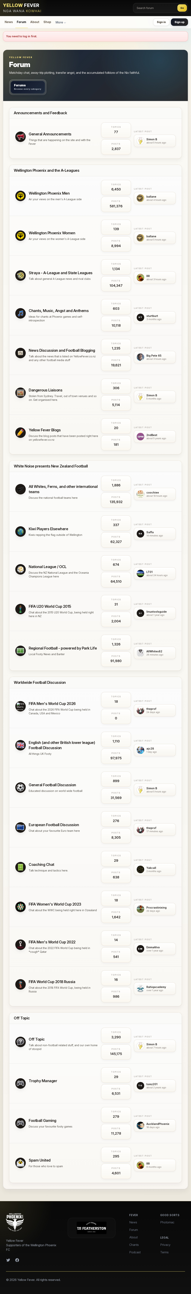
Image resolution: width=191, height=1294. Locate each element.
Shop (47, 22)
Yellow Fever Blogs (45, 430)
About (34, 22)
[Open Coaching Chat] (20, 867)
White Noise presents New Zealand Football (51, 466)
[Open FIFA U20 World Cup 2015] (20, 609)
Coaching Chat (41, 864)
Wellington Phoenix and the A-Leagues (46, 170)
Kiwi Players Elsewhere (48, 529)
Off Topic (22, 1018)
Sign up (179, 22)
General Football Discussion (52, 785)
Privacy (165, 1245)
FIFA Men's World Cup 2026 (52, 703)
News (9, 22)
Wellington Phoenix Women (52, 233)
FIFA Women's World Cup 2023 (55, 904)
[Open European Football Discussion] (20, 827)
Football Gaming (42, 1120)
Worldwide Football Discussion (40, 682)
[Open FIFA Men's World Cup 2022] (20, 944)
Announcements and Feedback (40, 113)
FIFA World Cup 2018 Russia (52, 982)
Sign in (161, 22)
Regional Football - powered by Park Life (63, 648)
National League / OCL (48, 566)
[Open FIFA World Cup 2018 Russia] (20, 984)
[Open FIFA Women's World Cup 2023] (20, 907)
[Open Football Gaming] (20, 1123)
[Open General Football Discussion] (20, 787)
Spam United (40, 1160)
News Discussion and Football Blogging (62, 350)
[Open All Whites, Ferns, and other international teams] (20, 489)
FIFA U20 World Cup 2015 (50, 606)
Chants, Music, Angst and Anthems (59, 310)
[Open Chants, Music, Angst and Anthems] (20, 313)
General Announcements (50, 134)
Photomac (167, 1222)
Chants (134, 1245)
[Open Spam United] (20, 1163)
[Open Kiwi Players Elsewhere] (20, 531)
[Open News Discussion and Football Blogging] (20, 353)
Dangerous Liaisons (45, 390)
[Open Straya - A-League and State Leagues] (20, 275)
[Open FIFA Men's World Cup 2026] (20, 706)
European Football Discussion (54, 825)
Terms (164, 1252)
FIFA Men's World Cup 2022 (52, 942)
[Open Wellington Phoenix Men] (20, 196)
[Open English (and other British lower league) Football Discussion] (20, 745)
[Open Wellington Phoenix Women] (20, 235)
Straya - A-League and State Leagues (61, 273)
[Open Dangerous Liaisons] (20, 393)
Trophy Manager (43, 1081)
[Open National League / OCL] (20, 569)
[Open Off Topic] (20, 1042)
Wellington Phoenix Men (49, 193)
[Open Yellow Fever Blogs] (20, 432)
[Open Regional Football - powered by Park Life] (20, 651)
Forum (21, 22)
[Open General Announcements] (20, 136)
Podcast (135, 1252)
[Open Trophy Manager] (20, 1083)
